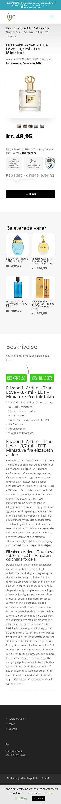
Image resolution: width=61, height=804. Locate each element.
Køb (32, 194)
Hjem (9, 28)
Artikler (21, 718)
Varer (11, 723)
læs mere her (29, 152)
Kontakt (12, 728)
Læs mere (34, 793)
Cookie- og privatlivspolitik (22, 778)
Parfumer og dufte (22, 28)
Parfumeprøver (41, 28)
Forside (12, 718)
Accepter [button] (38, 798)
